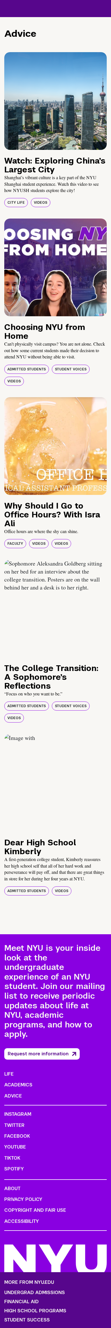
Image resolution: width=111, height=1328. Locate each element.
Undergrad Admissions (34, 1292)
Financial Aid (21, 1302)
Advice (13, 1096)
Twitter (14, 1125)
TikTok (12, 1158)
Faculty (15, 543)
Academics (18, 1085)
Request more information (38, 1054)
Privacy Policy (23, 1199)
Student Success (27, 1320)
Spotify (14, 1169)
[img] (55, 101)
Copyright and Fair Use (35, 1210)
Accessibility (21, 1221)
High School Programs (35, 1311)
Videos (40, 202)
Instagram (17, 1114)
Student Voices (71, 369)
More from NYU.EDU (29, 1282)
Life (9, 1074)
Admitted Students (26, 369)
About (12, 1189)
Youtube (15, 1147)
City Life (16, 202)
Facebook (17, 1136)
